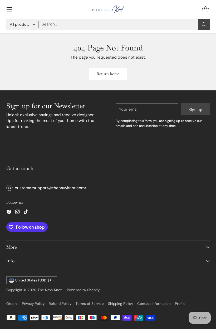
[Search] (204, 24)
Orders (12, 303)
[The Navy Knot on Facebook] (9, 213)
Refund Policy (60, 303)
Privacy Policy (33, 303)
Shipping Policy (120, 303)
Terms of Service (90, 303)
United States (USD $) (33, 280)
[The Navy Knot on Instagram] (17, 213)
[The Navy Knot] (108, 9)
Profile (180, 303)
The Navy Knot (50, 290)
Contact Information (154, 303)
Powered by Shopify (83, 290)
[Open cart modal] (205, 9)
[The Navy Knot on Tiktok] (26, 213)
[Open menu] (9, 9)
